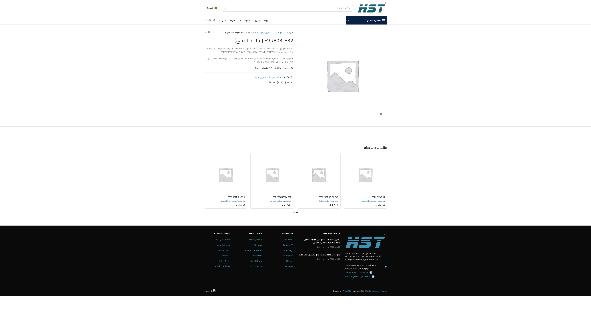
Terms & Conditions (253, 250)
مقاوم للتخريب (276, 201)
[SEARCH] (224, 8)
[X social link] (282, 82)
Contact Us (257, 255)
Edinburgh (288, 250)
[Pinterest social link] (278, 82)
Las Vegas (288, 266)
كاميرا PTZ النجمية (228, 201)
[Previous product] (213, 32)
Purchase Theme (223, 266)
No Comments (323, 247)
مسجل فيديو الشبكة (262, 32)
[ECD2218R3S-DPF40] (319, 175)
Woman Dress (224, 250)
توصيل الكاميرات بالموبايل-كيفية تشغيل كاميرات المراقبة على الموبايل (322, 241)
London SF (288, 245)
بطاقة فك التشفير (368, 201)
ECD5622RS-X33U (236, 197)
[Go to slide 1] (297, 212)
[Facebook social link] (214, 20)
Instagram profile (223, 239)
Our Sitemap (256, 266)
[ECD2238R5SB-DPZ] (272, 175)
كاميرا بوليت (324, 201)
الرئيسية (290, 32)
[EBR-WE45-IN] (365, 175)
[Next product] (205, 32)
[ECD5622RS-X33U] (225, 175)
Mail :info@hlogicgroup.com (357, 277)
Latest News (256, 261)
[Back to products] (209, 32)
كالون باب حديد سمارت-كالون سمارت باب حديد (319, 255)
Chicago (289, 261)
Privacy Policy (255, 239)
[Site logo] (372, 8)
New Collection (224, 245)
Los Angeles (287, 255)
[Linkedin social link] (206, 20)
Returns (258, 245)
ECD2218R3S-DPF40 (328, 197)
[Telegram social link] (270, 82)
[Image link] (366, 241)
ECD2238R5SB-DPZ (282, 197)
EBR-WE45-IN (378, 197)
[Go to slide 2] (294, 212)
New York (288, 239)
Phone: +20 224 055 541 (356, 273)
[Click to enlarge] (381, 114)
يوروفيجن (279, 32)
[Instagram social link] (210, 20)
